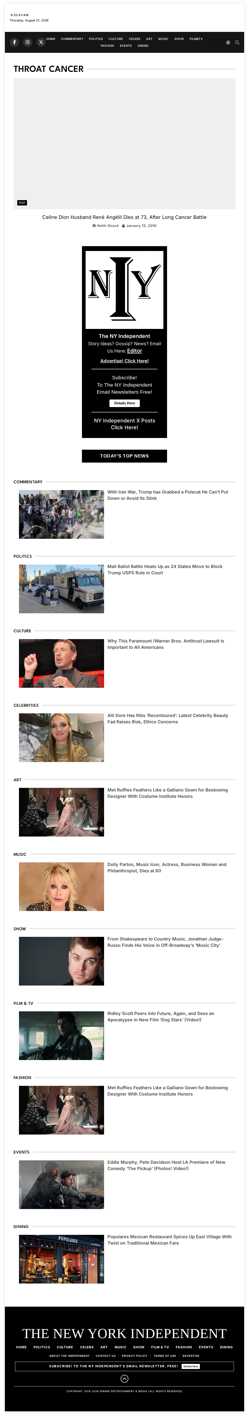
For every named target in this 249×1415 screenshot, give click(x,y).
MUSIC (163, 39)
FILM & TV (160, 1347)
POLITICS (96, 39)
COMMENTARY (72, 39)
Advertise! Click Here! (124, 361)
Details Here (191, 1366)
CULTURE (116, 39)
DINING (143, 45)
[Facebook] (14, 42)
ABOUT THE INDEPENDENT (69, 1356)
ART (149, 39)
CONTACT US (106, 1356)
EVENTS (126, 45)
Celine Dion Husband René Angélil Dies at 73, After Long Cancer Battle (124, 217)
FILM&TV (196, 39)
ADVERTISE (191, 1356)
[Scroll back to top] (124, 1379)
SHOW (179, 39)
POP (22, 203)
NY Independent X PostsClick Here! (124, 423)
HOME (50, 39)
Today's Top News (124, 455)
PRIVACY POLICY (135, 1356)
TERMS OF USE (165, 1356)
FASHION (107, 45)
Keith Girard (108, 225)
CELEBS (135, 39)
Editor (134, 350)
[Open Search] (237, 42)
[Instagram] (27, 42)
